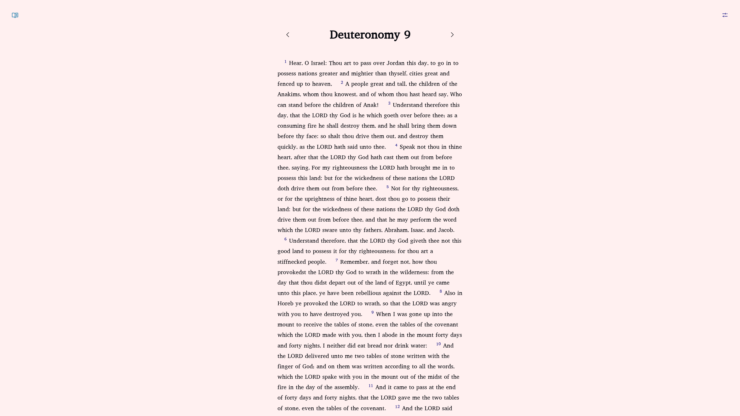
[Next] (452, 34)
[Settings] (725, 11)
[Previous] (288, 34)
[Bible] (15, 11)
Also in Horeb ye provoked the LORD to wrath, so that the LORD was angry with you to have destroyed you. (370, 303)
